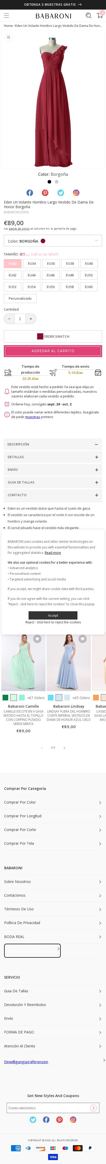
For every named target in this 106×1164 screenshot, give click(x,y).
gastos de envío (19, 228)
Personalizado (20, 298)
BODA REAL (14, 936)
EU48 (70, 275)
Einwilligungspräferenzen (26, 1061)
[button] (6, 15)
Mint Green (14, 697)
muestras (32, 416)
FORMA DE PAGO (19, 1032)
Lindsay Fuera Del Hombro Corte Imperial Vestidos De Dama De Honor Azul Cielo (69, 715)
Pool (51, 697)
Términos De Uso (19, 908)
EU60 (89, 286)
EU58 (70, 286)
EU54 (32, 286)
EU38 (70, 263)
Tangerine (96, 697)
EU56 (51, 286)
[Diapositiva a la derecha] (64, 748)
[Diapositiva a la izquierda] (41, 748)
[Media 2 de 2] (56, 181)
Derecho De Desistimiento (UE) (32, 950)
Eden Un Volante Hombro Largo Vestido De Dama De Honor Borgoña (58, 26)
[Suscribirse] (93, 1108)
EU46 (51, 275)
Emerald (5, 697)
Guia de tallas (16, 990)
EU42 (12, 275)
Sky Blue (59, 697)
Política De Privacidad (22, 922)
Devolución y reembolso (25, 1004)
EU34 (32, 263)
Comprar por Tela (19, 843)
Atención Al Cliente (19, 1046)
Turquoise (22, 697)
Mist (67, 697)
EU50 (89, 275)
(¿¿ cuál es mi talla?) (38, 254)
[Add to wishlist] (37, 639)
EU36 (51, 263)
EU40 (89, 263)
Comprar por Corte (20, 829)
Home (8, 26)
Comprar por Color (20, 802)
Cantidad (11, 309)
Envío (8, 1018)
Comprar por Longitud (22, 815)
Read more (53, 552)
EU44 (32, 275)
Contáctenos (14, 895)
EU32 (13, 263)
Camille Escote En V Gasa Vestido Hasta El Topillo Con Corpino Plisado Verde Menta (23, 717)
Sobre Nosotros (17, 881)
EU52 (12, 286)
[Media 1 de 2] (49, 181)
